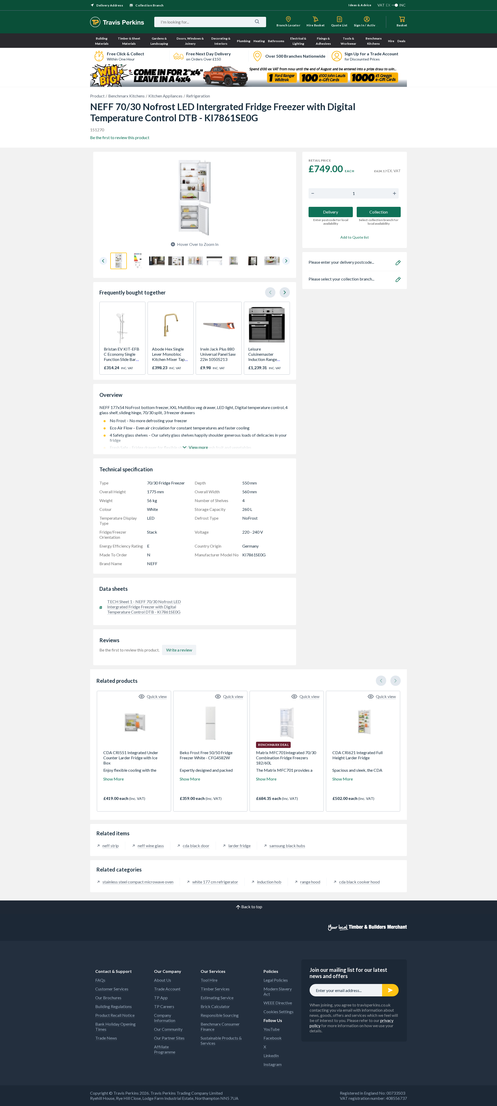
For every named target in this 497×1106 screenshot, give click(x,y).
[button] (103, 261)
